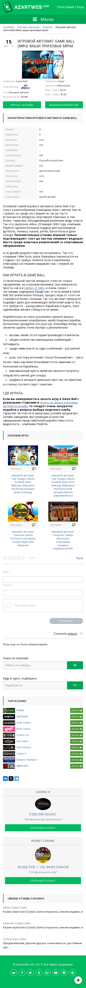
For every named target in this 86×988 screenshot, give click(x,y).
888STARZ (22, 766)
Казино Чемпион (27, 759)
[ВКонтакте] (5, 778)
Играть (75, 710)
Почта (8, 585)
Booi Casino (23, 728)
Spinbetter (22, 716)
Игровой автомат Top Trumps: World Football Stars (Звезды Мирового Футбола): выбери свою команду (23, 484)
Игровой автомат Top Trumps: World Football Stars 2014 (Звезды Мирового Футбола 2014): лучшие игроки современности (63, 485)
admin (6, 907)
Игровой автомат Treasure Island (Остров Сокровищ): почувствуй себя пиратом (23, 538)
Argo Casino (19, 939)
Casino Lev (23, 735)
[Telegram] (16, 778)
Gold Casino (24, 722)
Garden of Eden (34, 288)
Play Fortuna (24, 747)
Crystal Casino (19, 907)
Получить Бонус (43, 828)
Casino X (21, 753)
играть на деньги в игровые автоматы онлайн (40, 404)
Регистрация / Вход (70, 7)
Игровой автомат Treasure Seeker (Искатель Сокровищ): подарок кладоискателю (63, 540)
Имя (6, 571)
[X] (11, 778)
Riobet (20, 710)
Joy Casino (22, 741)
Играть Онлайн (22, 105)
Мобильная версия (64, 105)
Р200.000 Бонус (43, 814)
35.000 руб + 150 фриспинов (43, 867)
